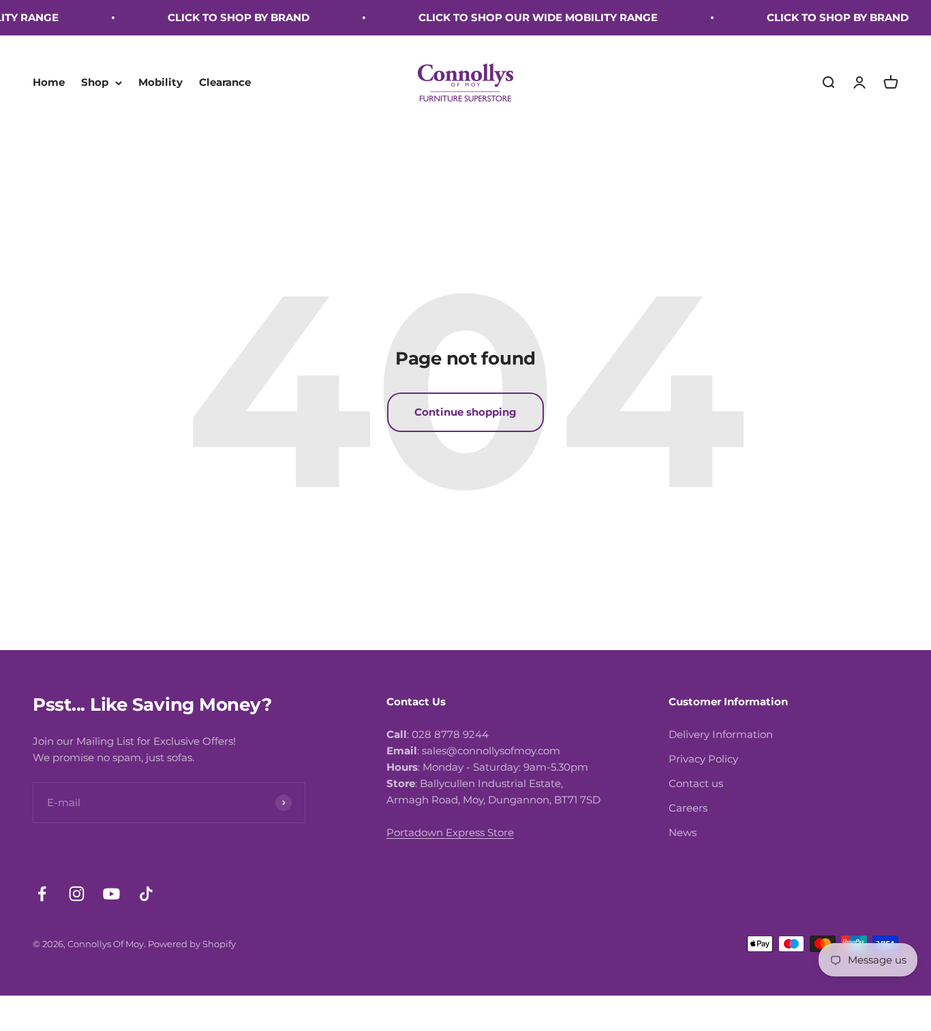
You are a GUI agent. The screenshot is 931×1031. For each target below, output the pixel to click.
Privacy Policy (703, 758)
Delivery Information (721, 734)
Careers (688, 807)
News (683, 832)
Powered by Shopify (192, 943)
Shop (94, 82)
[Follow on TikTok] (146, 893)
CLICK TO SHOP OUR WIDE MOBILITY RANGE (527, 17)
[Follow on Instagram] (76, 893)
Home (49, 82)
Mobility (160, 82)
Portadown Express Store (450, 832)
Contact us (696, 783)
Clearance (225, 82)
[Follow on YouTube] (111, 893)
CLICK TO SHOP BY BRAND (228, 17)
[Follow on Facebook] (42, 893)
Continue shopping (465, 411)
